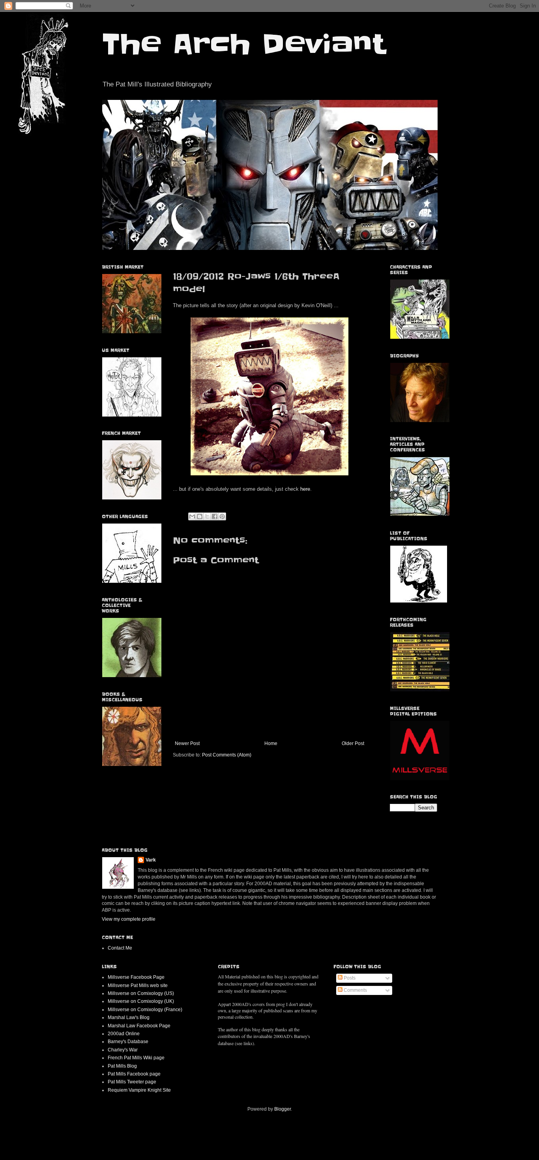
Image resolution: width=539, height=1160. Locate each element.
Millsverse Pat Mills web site (138, 985)
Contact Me (120, 948)
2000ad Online (124, 1033)
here (304, 489)
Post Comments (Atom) (226, 755)
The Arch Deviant (244, 44)
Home (270, 743)
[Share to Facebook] (215, 516)
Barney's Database (128, 1041)
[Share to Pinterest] (222, 516)
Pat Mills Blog (122, 1066)
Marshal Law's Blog (129, 1017)
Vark (151, 860)
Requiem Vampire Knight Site (139, 1090)
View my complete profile (128, 919)
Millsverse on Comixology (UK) (141, 1001)
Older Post (353, 743)
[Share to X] (207, 516)
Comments (354, 990)
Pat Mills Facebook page (134, 1074)
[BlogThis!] (200, 516)
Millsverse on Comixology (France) (145, 1009)
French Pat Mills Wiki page (136, 1058)
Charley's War (123, 1050)
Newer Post (187, 743)
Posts (349, 978)
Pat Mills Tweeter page (132, 1082)
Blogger (282, 1109)
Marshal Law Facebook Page (139, 1026)
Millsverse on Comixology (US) (141, 993)
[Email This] (192, 516)
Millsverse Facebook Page (136, 977)
